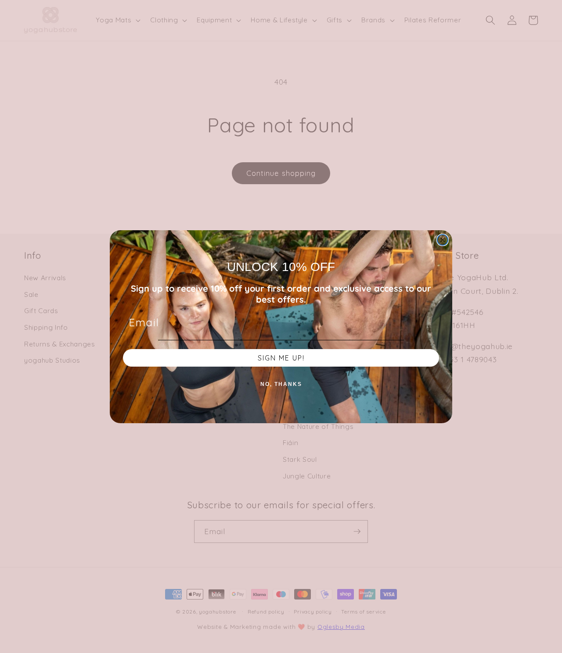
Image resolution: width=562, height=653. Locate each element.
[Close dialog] (442, 240)
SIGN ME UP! (281, 357)
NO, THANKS (281, 384)
